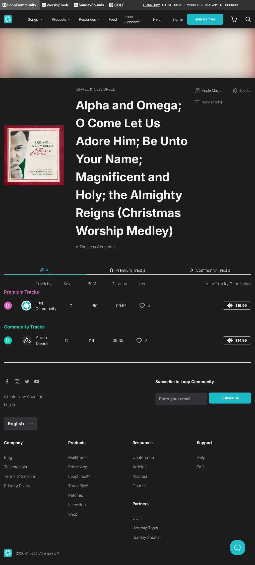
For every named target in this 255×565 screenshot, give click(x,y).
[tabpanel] (127, 315)
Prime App (77, 466)
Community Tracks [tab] (213, 270)
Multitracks (78, 457)
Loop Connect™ (132, 19)
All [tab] (48, 269)
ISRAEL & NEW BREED (96, 89)
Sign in (177, 19)
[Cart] (234, 19)
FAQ (200, 466)
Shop (72, 514)
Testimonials (15, 466)
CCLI (137, 518)
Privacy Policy (17, 485)
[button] (10, 306)
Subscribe (230, 398)
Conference (143, 457)
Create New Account (23, 396)
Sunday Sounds (146, 537)
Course (139, 485)
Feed (113, 19)
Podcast (139, 476)
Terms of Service (19, 476)
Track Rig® (78, 485)
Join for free (205, 19)
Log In (9, 404)
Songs (33, 19)
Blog (8, 457)
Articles (139, 466)
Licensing (77, 504)
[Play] (8, 306)
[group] (237, 306)
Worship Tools (145, 527)
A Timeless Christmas (96, 246)
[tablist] (127, 270)
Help (156, 19)
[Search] (248, 19)
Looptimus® (79, 476)
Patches (75, 495)
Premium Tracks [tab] (130, 270)
